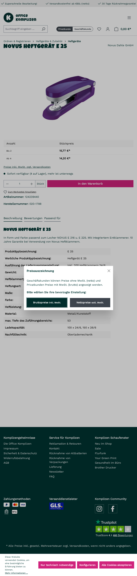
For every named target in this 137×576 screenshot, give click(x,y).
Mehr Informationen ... (16, 573)
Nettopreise (90, 302)
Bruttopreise (47, 302)
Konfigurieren (87, 565)
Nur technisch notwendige (57, 565)
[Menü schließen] (109, 271)
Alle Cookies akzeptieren (117, 565)
